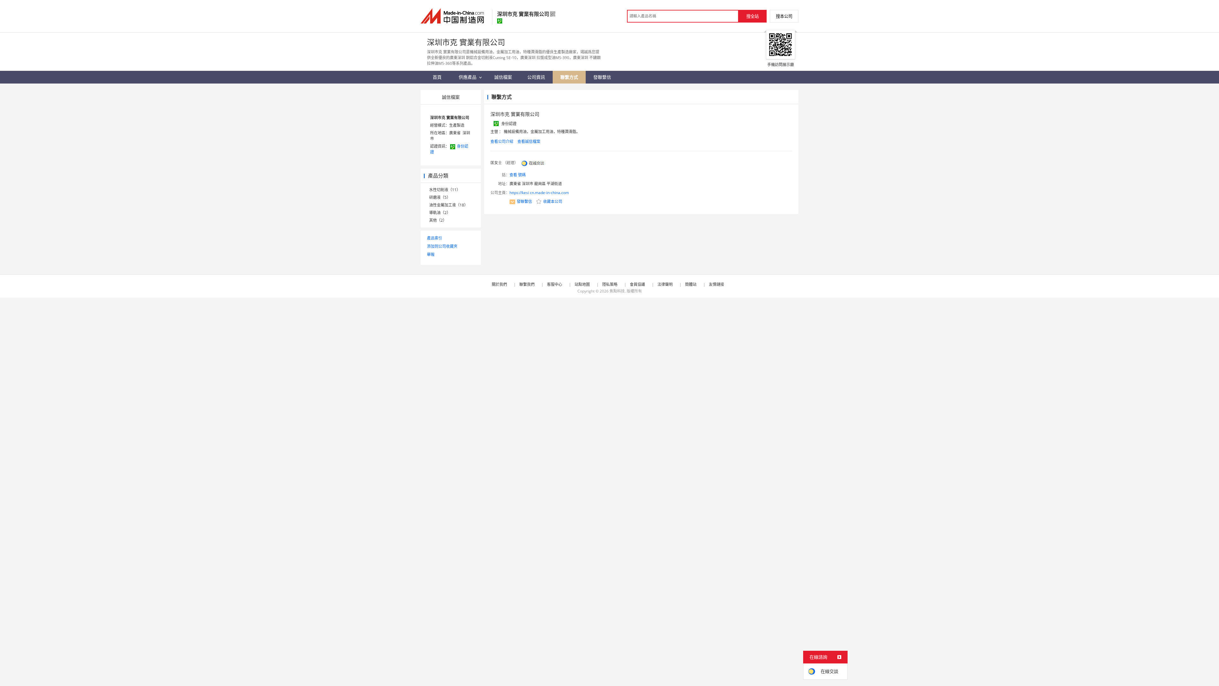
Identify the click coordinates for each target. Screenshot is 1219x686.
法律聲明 (665, 284)
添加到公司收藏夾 (442, 246)
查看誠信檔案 (528, 141)
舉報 (431, 254)
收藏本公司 (552, 201)
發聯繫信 (524, 201)
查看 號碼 (518, 175)
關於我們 (499, 284)
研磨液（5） (439, 197)
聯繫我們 (527, 284)
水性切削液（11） (444, 189)
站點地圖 (582, 284)
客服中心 (554, 284)
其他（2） (438, 220)
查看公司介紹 (501, 141)
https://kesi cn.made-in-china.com (539, 192)
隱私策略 (609, 284)
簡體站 (690, 284)
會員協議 (637, 284)
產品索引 (434, 238)
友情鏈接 (716, 284)
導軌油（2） (439, 212)
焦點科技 (617, 291)
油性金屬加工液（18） (448, 205)
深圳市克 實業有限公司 (449, 117)
